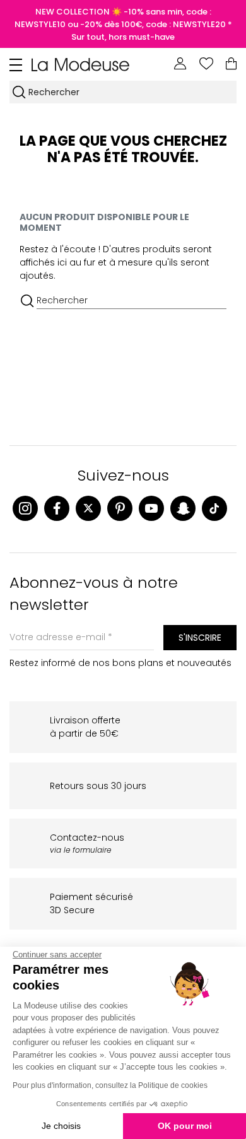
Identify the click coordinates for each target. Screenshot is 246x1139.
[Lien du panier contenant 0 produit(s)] (231, 63)
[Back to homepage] (80, 63)
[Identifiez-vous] (180, 63)
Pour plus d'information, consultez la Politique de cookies (110, 1085)
